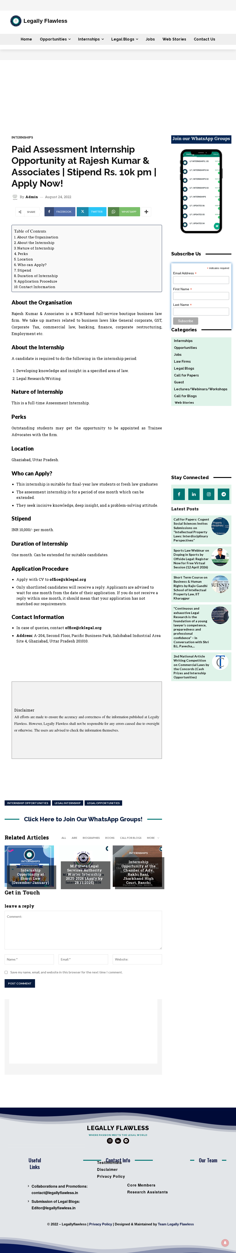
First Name (182, 289)
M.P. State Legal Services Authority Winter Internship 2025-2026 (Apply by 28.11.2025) (84, 874)
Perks (23, 253)
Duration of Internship (38, 275)
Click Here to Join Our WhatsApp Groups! (83, 819)
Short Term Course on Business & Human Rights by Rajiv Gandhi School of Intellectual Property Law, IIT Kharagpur (190, 587)
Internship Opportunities (27, 803)
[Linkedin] (194, 494)
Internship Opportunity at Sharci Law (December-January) (30, 876)
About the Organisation (37, 237)
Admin (31, 197)
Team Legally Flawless (176, 1224)
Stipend (24, 270)
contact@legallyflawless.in (55, 1192)
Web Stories (182, 402)
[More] (146, 211)
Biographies (91, 837)
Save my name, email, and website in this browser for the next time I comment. (66, 972)
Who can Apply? (32, 264)
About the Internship (35, 242)
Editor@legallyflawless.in (54, 1207)
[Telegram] (223, 494)
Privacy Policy (100, 1224)
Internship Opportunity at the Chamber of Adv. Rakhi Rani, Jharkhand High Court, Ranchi (138, 872)
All (64, 837)
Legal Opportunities (103, 803)
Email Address (185, 273)
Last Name (182, 305)
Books (110, 837)
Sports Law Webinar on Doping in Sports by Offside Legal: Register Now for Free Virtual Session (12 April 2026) (191, 558)
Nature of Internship (35, 248)
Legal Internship (68, 803)
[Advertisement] (118, 94)
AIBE (74, 837)
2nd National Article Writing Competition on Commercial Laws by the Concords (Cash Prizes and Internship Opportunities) (191, 666)
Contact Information (37, 286)
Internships (22, 137)
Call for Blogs (131, 837)
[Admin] (16, 196)
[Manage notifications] (225, 1243)
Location (25, 259)
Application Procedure (37, 281)
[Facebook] (179, 494)
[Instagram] (208, 494)
